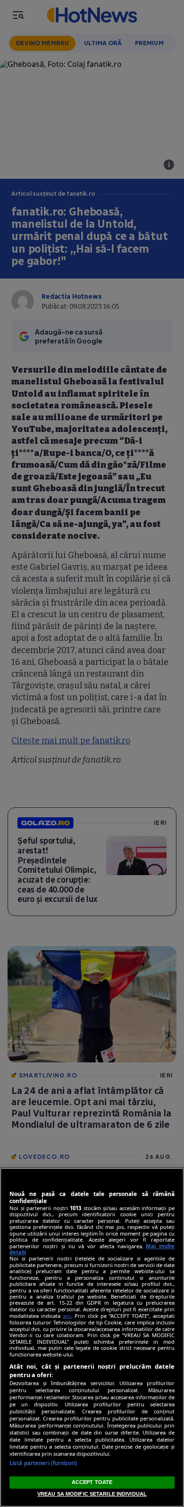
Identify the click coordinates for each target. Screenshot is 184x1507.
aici (67, 1315)
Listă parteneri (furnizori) (43, 1463)
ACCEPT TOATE (92, 1482)
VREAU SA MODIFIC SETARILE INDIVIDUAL (92, 1494)
